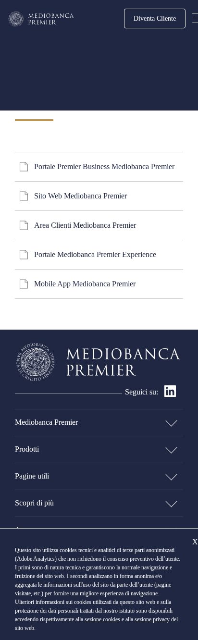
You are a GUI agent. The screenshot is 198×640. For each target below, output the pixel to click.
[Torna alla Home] (41, 19)
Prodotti (27, 449)
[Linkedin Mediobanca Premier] (170, 394)
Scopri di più (34, 503)
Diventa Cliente (155, 18)
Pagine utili (32, 476)
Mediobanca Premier (46, 422)
